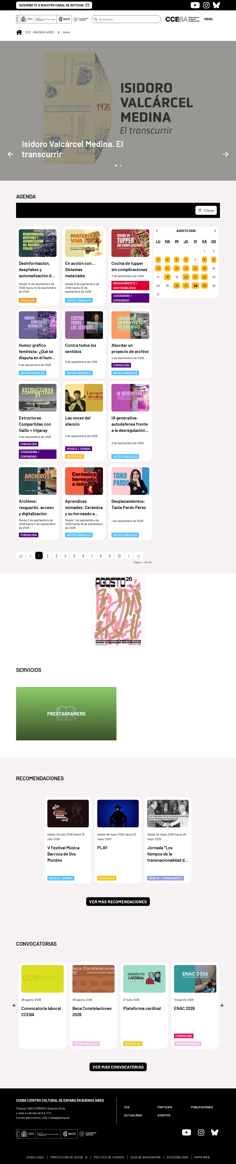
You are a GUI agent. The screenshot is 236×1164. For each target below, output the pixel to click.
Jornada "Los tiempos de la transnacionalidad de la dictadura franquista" (167, 854)
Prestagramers (66, 714)
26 (176, 285)
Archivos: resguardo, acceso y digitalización (36, 507)
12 (176, 268)
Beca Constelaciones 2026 (92, 1011)
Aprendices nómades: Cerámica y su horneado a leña (84, 507)
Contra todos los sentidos (80, 348)
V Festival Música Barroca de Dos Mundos (63, 854)
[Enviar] (95, 19)
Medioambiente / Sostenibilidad (125, 285)
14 (195, 268)
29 (204, 285)
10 (158, 268)
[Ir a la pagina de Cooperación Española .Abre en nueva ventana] (81, 19)
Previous (10, 154)
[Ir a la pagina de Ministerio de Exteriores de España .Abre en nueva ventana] (36, 19)
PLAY (102, 847)
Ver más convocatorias (118, 1066)
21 (195, 277)
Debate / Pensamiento (165, 878)
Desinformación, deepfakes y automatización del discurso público (37, 270)
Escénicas (74, 456)
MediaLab (28, 300)
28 (195, 285)
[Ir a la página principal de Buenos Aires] (182, 19)
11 (167, 268)
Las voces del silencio (77, 421)
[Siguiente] (215, 231)
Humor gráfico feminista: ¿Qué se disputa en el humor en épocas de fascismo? (37, 352)
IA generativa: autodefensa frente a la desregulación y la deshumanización (130, 424)
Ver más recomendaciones (118, 901)
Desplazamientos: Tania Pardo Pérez (128, 504)
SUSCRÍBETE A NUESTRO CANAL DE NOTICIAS (51, 5)
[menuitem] (138, 1107)
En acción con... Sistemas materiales (80, 269)
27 (185, 285)
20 (186, 277)
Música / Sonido (78, 449)
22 (204, 277)
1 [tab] (115, 165)
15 (204, 268)
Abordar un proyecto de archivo (130, 348)
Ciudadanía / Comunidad (122, 298)
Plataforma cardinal (142, 1008)
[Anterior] (156, 231)
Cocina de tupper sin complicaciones (129, 266)
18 (167, 277)
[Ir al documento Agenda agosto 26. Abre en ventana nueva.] (118, 611)
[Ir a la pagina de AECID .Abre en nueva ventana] (64, 19)
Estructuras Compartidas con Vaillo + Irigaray (35, 424)
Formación (121, 365)
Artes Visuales (79, 300)
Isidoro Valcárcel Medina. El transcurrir (72, 149)
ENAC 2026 (184, 1008)
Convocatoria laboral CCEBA (41, 1011)
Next (225, 154)
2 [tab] (120, 165)
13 (186, 268)
